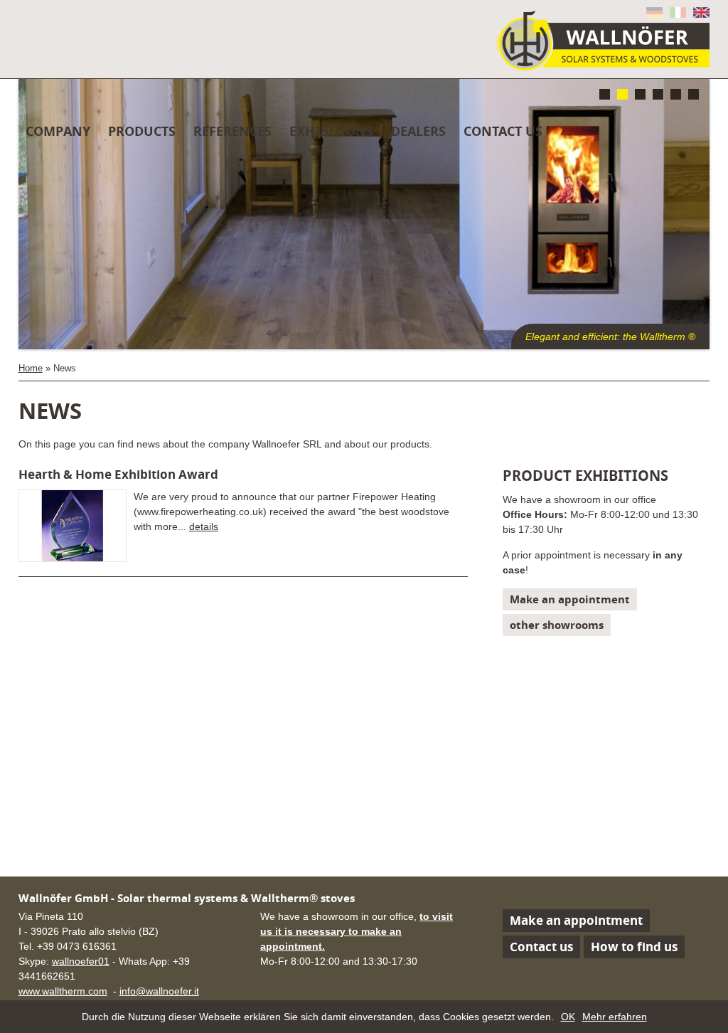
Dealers (418, 131)
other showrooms (557, 625)
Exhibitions (331, 131)
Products (142, 131)
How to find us (634, 946)
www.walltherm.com (62, 991)
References (232, 131)
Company (58, 131)
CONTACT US (503, 131)
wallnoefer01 (80, 961)
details (203, 526)
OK (568, 1016)
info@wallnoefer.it (159, 991)
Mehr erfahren (614, 1016)
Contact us (541, 946)
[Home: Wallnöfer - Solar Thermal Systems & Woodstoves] (603, 40)
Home (30, 369)
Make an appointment (570, 599)
